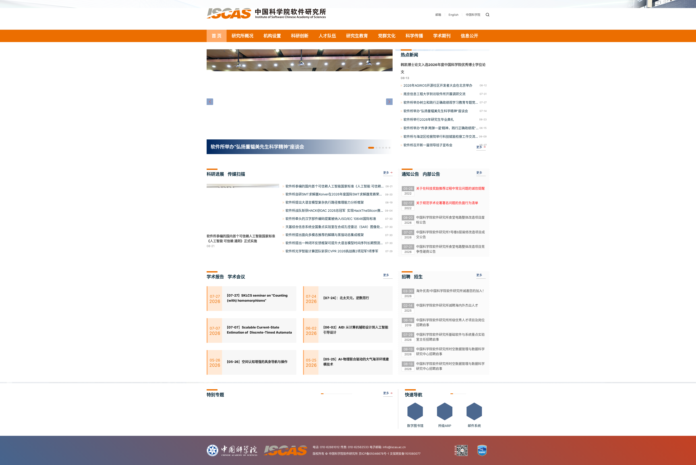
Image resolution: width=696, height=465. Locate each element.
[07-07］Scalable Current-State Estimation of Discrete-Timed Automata (259, 329)
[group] (300, 101)
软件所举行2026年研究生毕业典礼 (428, 119)
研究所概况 (242, 35)
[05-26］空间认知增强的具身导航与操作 (257, 362)
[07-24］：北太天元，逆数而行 (346, 298)
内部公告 (431, 174)
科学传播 (414, 35)
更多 (479, 147)
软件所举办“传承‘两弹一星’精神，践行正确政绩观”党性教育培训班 (439, 128)
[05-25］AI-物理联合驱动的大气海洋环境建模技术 (356, 361)
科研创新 (299, 35)
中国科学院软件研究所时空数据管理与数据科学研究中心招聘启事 (450, 351)
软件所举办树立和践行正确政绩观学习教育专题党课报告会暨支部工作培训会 (440, 103)
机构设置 (272, 35)
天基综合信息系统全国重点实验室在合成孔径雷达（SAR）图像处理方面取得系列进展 (334, 227)
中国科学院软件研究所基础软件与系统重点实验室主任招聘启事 (450, 337)
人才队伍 (327, 35)
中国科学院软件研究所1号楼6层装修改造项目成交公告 (450, 234)
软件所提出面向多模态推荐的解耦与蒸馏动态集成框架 (324, 235)
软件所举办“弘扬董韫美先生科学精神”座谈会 (435, 111)
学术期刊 (442, 35)
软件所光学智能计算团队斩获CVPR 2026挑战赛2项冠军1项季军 (331, 251)
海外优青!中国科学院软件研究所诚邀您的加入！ (451, 291)
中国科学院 (473, 14)
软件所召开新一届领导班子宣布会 (427, 145)
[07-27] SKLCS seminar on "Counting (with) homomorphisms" (257, 298)
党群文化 (386, 35)
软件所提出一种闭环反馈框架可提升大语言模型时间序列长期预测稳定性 (334, 243)
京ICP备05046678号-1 (374, 453)
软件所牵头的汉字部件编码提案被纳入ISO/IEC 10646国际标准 (330, 219)
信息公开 (469, 35)
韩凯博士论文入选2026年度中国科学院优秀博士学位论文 (443, 68)
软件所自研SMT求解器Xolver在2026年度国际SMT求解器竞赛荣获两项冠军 (333, 194)
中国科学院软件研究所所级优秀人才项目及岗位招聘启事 (450, 322)
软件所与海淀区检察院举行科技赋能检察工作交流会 (439, 137)
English (453, 14)
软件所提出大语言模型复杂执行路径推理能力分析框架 (324, 202)
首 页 (216, 35)
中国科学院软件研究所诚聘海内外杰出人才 (447, 305)
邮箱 (438, 14)
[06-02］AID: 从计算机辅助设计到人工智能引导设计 (355, 329)
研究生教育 (357, 35)
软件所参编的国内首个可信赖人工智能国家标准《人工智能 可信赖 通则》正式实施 (333, 186)
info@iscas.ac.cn (394, 447)
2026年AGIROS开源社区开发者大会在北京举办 (437, 85)
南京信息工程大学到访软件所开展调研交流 (434, 94)
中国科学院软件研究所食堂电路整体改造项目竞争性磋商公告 (450, 249)
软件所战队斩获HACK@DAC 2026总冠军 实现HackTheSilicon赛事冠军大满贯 (332, 211)
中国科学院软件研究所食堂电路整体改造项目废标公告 (450, 220)
